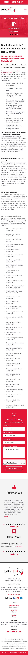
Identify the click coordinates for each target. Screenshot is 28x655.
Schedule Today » (14, 594)
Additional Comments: (10, 446)
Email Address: (7, 439)
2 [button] (13, 34)
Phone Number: (8, 432)
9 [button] (22, 524)
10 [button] (24, 524)
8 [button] (19, 524)
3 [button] (15, 34)
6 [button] (15, 524)
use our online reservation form (10, 72)
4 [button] (17, 34)
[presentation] (14, 462)
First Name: (6, 426)
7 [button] (17, 524)
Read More (14, 527)
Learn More (13, 31)
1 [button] (10, 34)
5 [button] (13, 524)
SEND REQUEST (13, 468)
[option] (14, 27)
